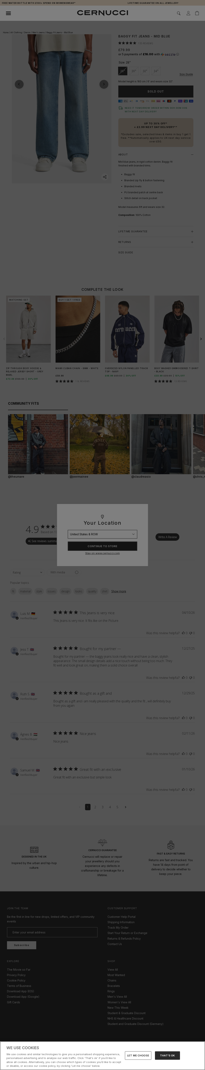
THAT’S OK (167, 1055)
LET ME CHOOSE (138, 1055)
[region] (102, 1055)
